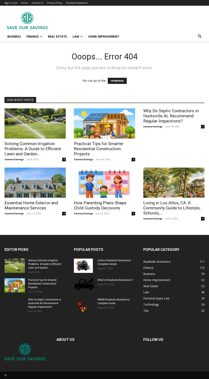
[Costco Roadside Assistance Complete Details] (83, 266)
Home (24, 2)
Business (14, 36)
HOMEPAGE (117, 80)
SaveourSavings (14, 159)
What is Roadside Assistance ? (115, 280)
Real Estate (57, 36)
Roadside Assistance (77, 2)
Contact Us (37, 2)
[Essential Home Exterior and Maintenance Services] (35, 183)
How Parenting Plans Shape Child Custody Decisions (100, 205)
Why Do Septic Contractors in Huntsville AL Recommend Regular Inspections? (171, 115)
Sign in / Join (11, 2)
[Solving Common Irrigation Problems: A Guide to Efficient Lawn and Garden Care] (35, 123)
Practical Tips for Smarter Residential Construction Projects (98, 148)
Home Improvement (103, 36)
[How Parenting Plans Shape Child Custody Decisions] (104, 183)
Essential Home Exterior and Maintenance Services (31, 205)
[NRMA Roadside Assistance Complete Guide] (81, 305)
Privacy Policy (54, 2)
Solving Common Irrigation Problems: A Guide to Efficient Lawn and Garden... (32, 148)
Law (76, 36)
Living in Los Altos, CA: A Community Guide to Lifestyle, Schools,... (171, 208)
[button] (200, 37)
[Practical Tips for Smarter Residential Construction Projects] (104, 123)
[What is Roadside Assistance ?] (84, 284)
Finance (33, 36)
